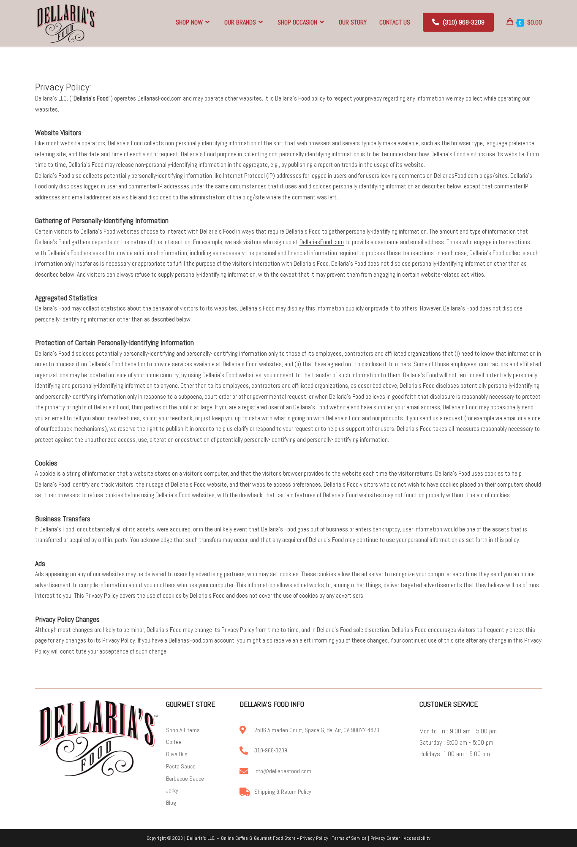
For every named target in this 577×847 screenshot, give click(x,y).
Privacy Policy (314, 838)
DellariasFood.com (321, 242)
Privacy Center (385, 838)
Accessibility (417, 838)
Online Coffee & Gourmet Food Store (258, 838)
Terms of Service (349, 838)
